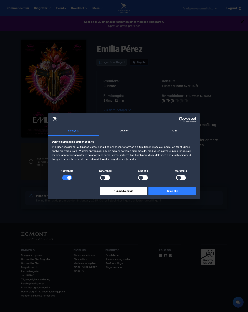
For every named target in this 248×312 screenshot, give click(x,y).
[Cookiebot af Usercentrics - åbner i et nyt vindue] (181, 119)
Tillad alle (172, 190)
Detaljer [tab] (124, 130)
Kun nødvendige (123, 190)
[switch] (105, 177)
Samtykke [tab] (73, 130)
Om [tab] (174, 130)
